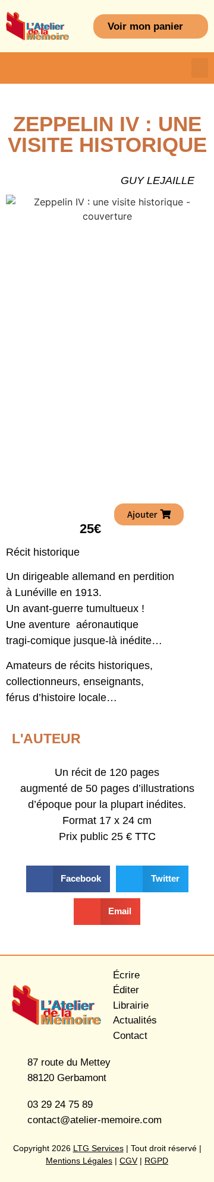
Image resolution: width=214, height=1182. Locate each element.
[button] (199, 68)
